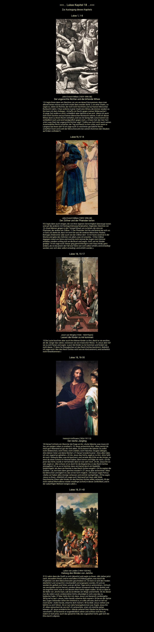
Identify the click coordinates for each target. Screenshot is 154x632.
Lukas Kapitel (75, 5)
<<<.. (62, 5)
